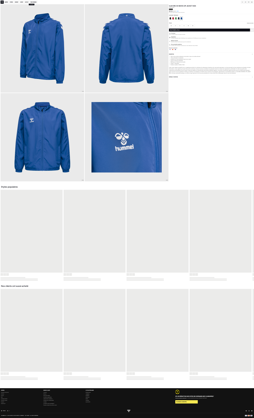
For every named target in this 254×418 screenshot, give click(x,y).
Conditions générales (47, 397)
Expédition (173, 36)
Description (171, 54)
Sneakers (87, 395)
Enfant (87, 398)
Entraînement (88, 392)
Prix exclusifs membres (176, 44)
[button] (242, 2)
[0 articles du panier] (251, 2)
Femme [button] (11, 2)
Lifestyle (87, 400)
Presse (2, 395)
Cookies (45, 401)
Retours (44, 393)
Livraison (173, 33)
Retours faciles (174, 40)
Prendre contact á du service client (50, 405)
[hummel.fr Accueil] (2, 2)
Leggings (87, 393)
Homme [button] (6, 2)
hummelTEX (88, 401)
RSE (2, 397)
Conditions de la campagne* (48, 403)
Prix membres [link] (33, 2)
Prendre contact (4, 400)
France (4, 410)
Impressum (3, 403)
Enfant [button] (16, 2)
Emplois (2, 401)
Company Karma (4, 398)
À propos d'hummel (5, 392)
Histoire (2, 393)
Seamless (87, 397)
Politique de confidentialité (48, 400)
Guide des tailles (250, 23)
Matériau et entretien (173, 76)
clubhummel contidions (47, 398)
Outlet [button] (26, 2)
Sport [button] (21, 2)
